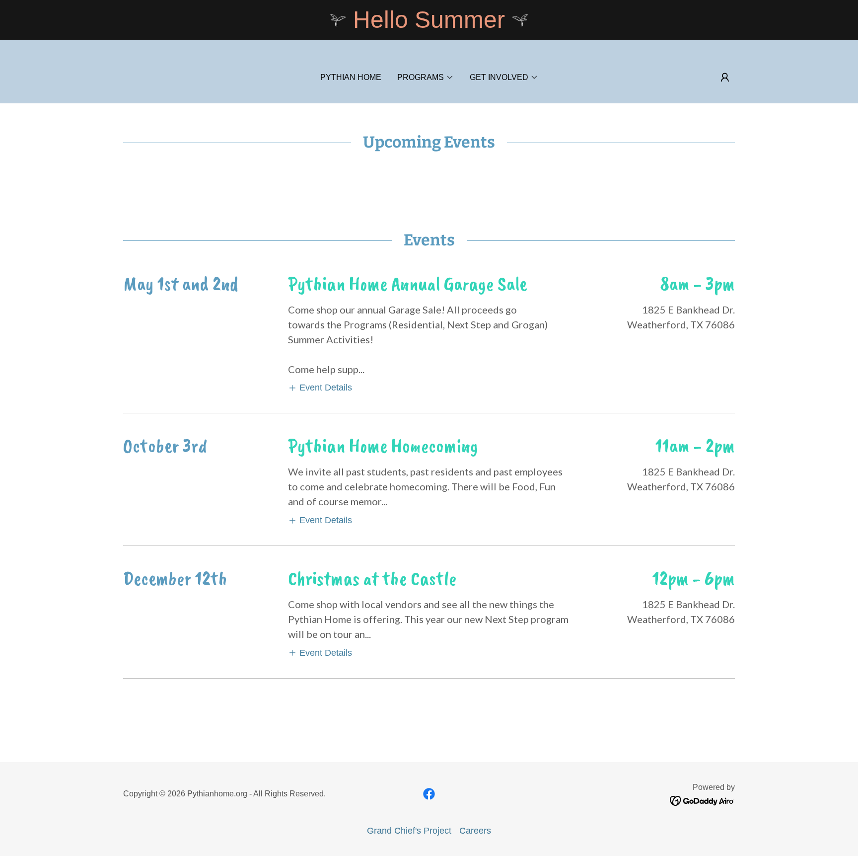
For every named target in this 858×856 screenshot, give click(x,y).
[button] (425, 77)
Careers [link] (475, 831)
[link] (429, 794)
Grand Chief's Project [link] (409, 831)
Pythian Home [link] (350, 77)
